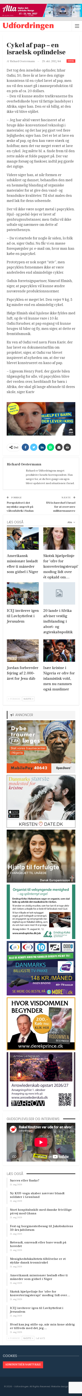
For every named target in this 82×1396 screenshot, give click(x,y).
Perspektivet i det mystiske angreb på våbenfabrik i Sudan (20, 507)
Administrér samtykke (23, 1364)
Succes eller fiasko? (24, 1180)
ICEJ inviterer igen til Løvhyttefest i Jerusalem (36, 1310)
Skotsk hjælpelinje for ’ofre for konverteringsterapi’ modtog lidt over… (40, 1293)
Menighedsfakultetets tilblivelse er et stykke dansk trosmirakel (38, 1261)
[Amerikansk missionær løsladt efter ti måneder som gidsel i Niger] (23, 538)
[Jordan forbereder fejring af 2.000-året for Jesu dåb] (23, 650)
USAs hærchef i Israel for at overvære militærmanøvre (60, 507)
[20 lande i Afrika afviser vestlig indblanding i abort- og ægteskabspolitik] (59, 593)
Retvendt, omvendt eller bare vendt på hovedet (38, 1244)
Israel (71, 60)
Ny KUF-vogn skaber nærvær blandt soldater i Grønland (37, 1195)
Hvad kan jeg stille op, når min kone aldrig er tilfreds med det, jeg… (42, 1326)
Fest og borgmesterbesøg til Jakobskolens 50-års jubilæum (41, 1228)
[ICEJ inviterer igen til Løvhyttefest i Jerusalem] (23, 593)
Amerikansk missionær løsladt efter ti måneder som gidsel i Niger (39, 1277)
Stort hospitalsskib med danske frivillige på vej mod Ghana (41, 1212)
